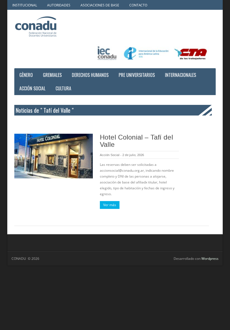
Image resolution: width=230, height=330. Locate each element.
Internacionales (180, 75)
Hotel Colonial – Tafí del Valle (136, 140)
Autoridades (58, 5)
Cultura (63, 88)
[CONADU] (48, 26)
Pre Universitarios (137, 75)
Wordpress (210, 258)
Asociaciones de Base (100, 5)
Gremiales (52, 75)
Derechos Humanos (90, 75)
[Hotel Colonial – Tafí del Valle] (53, 156)
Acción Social (32, 88)
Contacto (138, 5)
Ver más (109, 204)
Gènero (26, 75)
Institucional (24, 5)
